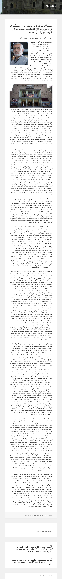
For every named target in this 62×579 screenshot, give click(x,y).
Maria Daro (51, 6)
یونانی (46, 282)
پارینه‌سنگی (49, 284)
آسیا (15, 288)
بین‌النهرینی (41, 282)
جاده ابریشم (14, 273)
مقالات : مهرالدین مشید (29, 515)
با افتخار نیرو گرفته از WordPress (44, 575)
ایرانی (50, 282)
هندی (35, 282)
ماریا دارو (39, 515)
